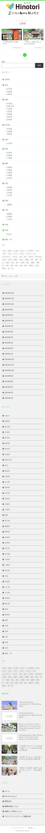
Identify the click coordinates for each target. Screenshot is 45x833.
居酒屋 (27, 259)
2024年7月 (9, 387)
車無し (4, 268)
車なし (37, 265)
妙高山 (15, 259)
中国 (6, 183)
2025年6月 (9, 326)
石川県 (9, 143)
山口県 (9, 195)
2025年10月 (9, 304)
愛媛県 (9, 204)
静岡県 (9, 155)
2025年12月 (9, 293)
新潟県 (9, 129)
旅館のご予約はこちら (13, 811)
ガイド (4, 253)
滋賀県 (9, 167)
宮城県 (9, 91)
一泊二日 (15, 256)
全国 (6, 230)
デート (15, 253)
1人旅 (4, 250)
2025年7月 (9, 321)
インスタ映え (30, 250)
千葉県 (9, 109)
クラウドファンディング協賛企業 (18, 816)
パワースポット (6, 256)
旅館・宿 (8, 239)
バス (34, 253)
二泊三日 (31, 256)
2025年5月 (9, 332)
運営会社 (8, 801)
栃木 (36, 259)
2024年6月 (9, 392)
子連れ (21, 259)
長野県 (9, 134)
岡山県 (9, 190)
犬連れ (7, 262)
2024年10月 (9, 370)
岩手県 (9, 89)
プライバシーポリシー (18, 827)
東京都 (9, 103)
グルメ (9, 253)
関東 (6, 99)
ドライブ (22, 253)
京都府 (9, 170)
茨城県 (9, 114)
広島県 (9, 193)
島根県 (9, 187)
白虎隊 (22, 262)
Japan (9, 234)
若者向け (31, 265)
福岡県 (9, 214)
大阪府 (9, 173)
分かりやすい (38, 256)
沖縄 (6, 224)
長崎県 (9, 216)
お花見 (9, 250)
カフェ (37, 250)
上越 (20, 256)
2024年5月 (9, 398)
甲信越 (7, 125)
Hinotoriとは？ (11, 796)
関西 (6, 163)
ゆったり (22, 250)
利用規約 (30, 827)
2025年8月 (9, 315)
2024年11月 (9, 365)
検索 (3, 62)
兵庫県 (9, 175)
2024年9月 (9, 376)
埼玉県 (9, 111)
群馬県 (9, 119)
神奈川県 (10, 106)
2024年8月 (9, 381)
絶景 (25, 265)
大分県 (9, 219)
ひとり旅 (15, 250)
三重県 (9, 158)
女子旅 (9, 259)
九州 (6, 210)
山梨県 (9, 131)
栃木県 (9, 117)
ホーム (7, 791)
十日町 (4, 259)
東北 (6, 85)
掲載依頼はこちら (12, 806)
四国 (6, 201)
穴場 (7, 265)
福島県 (9, 94)
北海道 (7, 79)
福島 (38, 262)
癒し (13, 262)
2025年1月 (9, 354)
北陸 (6, 139)
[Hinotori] (22, 15)
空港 (16, 265)
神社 (28, 262)
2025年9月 (9, 310)
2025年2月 (9, 348)
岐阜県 (9, 153)
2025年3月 (9, 343)
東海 (6, 149)
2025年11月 (9, 298)
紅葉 (21, 265)
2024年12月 (9, 359)
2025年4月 (9, 337)
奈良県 (9, 178)
